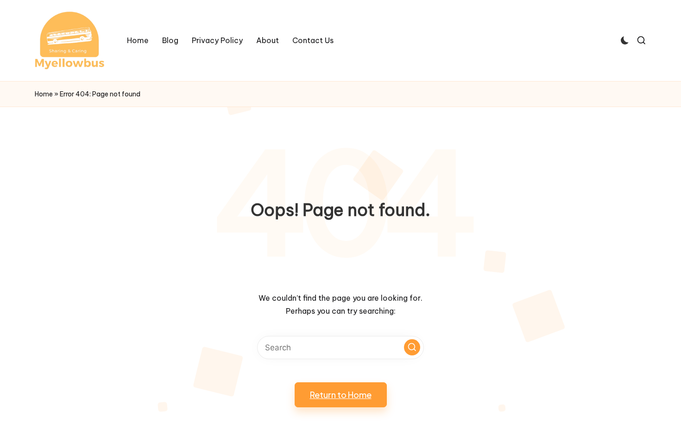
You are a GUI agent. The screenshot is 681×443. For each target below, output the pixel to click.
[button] (412, 347)
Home (44, 94)
